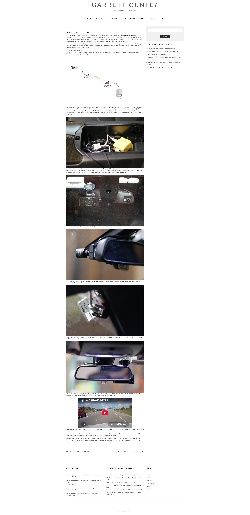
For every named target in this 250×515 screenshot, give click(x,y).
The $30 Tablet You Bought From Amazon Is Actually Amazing (123, 492)
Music (142, 18)
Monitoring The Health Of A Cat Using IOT (159, 67)
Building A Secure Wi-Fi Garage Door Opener (160, 48)
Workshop (115, 18)
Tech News (73, 468)
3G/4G (99, 35)
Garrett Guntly (125, 5)
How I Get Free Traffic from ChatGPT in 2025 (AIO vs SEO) (83, 475)
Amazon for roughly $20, (98, 169)
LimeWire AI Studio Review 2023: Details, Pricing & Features (83, 488)
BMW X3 (91, 107)
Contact (153, 18)
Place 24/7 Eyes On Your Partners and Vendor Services (164, 57)
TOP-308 (96, 281)
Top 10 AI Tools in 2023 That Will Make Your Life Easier (81, 493)
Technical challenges (126, 35)
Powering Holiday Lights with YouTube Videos (161, 60)
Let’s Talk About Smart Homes (79, 451)
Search (165, 36)
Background (101, 18)
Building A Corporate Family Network (128, 451)
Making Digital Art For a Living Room (158, 54)
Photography (129, 18)
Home (89, 18)
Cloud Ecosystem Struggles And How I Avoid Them (162, 51)
